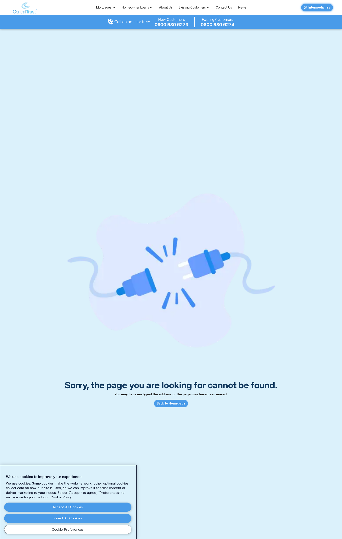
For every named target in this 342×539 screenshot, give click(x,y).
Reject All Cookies (67, 518)
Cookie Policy (61, 497)
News (242, 7)
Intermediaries (319, 7)
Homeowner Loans (135, 7)
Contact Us (224, 7)
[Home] (25, 7)
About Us (166, 7)
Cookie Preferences (68, 529)
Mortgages (103, 7)
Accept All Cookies (68, 507)
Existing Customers (192, 7)
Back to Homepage (171, 403)
